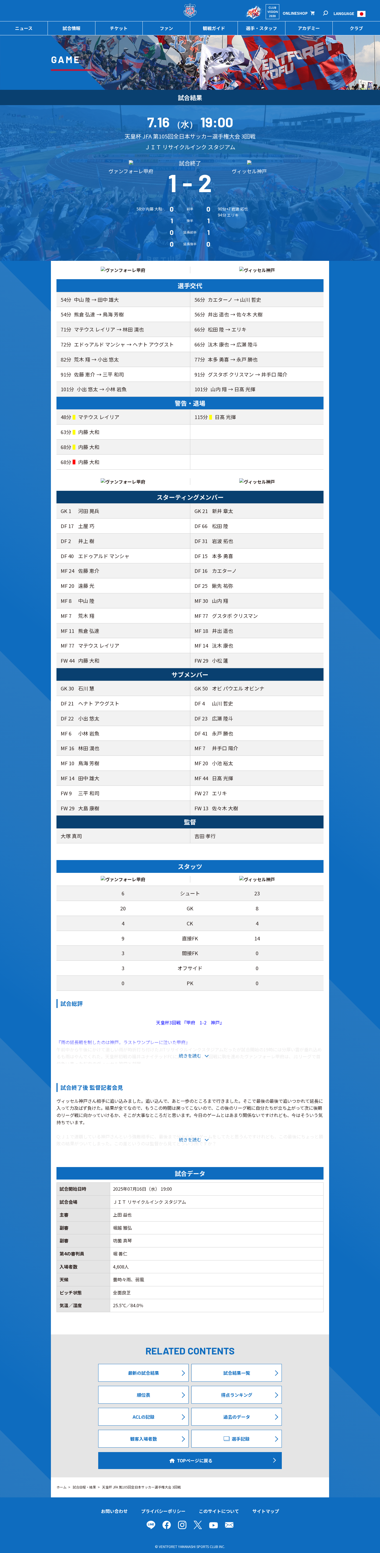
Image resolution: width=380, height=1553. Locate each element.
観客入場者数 (143, 1438)
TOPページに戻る (195, 1460)
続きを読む (190, 1055)
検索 (329, 13)
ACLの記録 (143, 1416)
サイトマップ (265, 1511)
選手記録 (241, 1438)
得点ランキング (236, 1394)
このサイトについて (219, 1511)
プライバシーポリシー (163, 1511)
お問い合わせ (114, 1511)
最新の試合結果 (143, 1372)
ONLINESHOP (295, 13)
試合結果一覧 (236, 1372)
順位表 (143, 1394)
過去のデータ (236, 1416)
